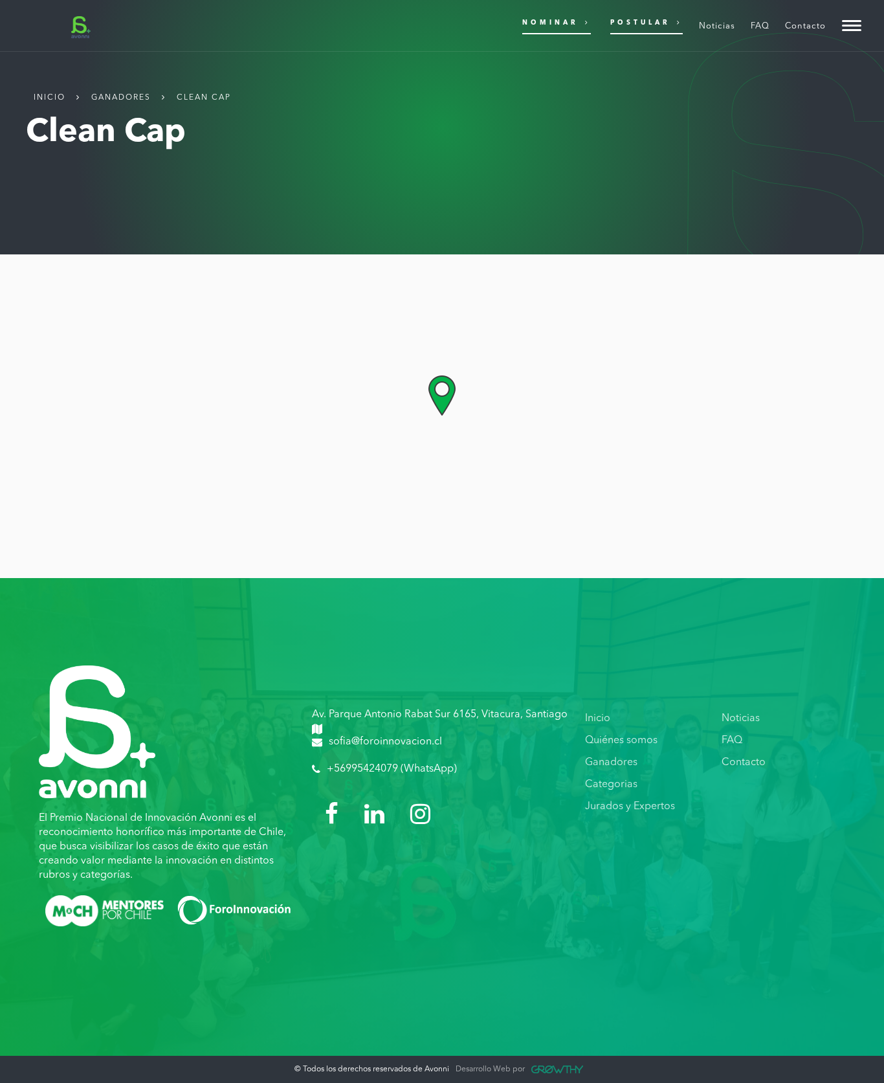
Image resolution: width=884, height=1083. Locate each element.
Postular (640, 22)
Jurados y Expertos (630, 806)
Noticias (741, 718)
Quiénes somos (621, 740)
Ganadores (121, 98)
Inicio (49, 98)
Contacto (744, 762)
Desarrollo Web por (490, 1069)
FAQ (732, 740)
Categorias (611, 784)
